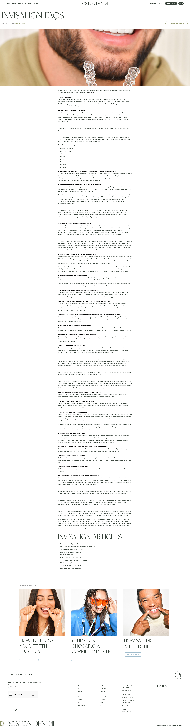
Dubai (36, 3)
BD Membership (82, 705)
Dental (20, 3)
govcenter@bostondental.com (130, 705)
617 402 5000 (126, 702)
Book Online (102, 691)
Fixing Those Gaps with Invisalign (70, 557)
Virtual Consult (171, 3)
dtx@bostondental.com (128, 697)
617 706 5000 (126, 687)
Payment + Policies (104, 696)
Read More (28, 660)
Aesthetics (28, 3)
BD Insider (102, 699)
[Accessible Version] (2, 723)
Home (8, 3)
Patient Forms (103, 694)
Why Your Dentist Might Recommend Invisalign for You (78, 547)
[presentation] (23, 694)
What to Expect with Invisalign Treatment (73, 560)
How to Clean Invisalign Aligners (70, 552)
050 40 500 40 (126, 711)
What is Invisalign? (66, 563)
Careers (153, 3)
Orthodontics (20, 23)
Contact (160, 3)
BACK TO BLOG (177, 23)
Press (100, 705)
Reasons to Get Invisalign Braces (70, 568)
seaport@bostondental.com (129, 690)
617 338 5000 (126, 695)
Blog (79, 702)
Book (181, 3)
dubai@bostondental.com (129, 714)
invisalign (91, 93)
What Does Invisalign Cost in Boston (72, 549)
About (14, 3)
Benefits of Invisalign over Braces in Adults (74, 544)
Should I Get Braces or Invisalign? (71, 565)
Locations (101, 702)
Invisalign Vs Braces (66, 555)
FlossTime (102, 685)
